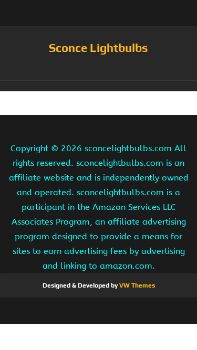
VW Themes (136, 285)
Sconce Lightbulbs (98, 48)
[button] (98, 86)
